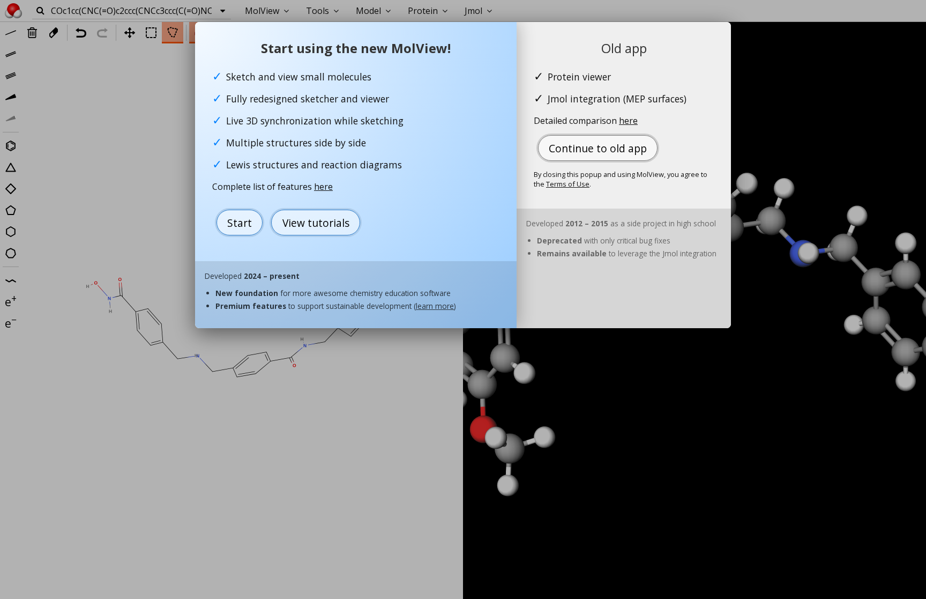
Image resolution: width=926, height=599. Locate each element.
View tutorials (315, 223)
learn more (435, 306)
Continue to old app (598, 148)
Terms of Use (567, 184)
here (323, 187)
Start (239, 223)
